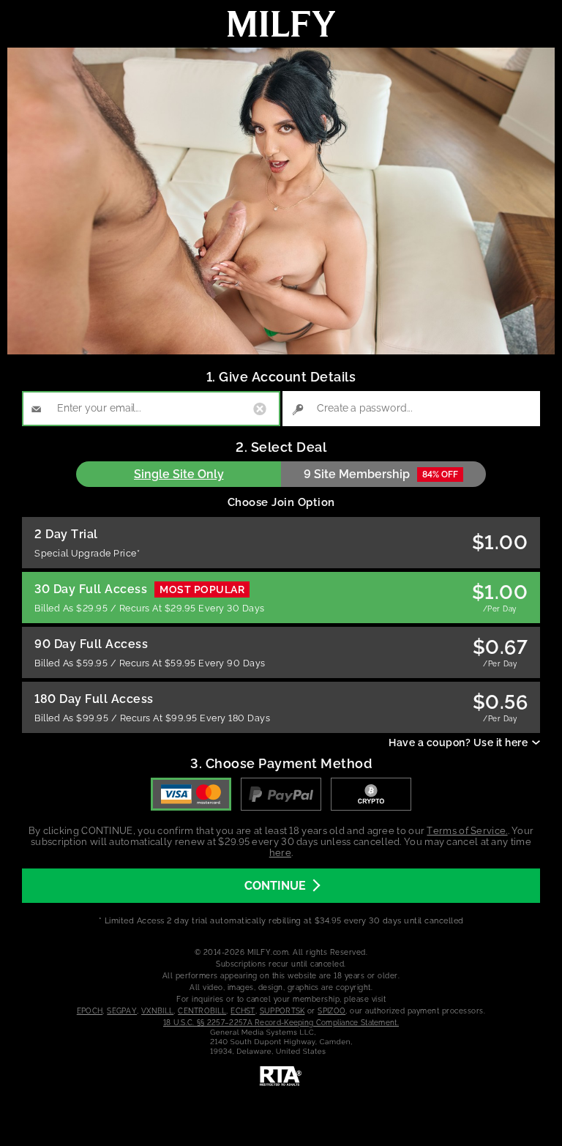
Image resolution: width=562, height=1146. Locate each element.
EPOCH (90, 1011)
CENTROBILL (202, 1011)
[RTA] (281, 1076)
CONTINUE (275, 886)
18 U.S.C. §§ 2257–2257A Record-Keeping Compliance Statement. (281, 1023)
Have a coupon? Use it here (458, 742)
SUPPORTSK (282, 1011)
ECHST (243, 1011)
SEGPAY (122, 1011)
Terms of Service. (467, 830)
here (280, 852)
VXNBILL (157, 1011)
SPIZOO (331, 1011)
